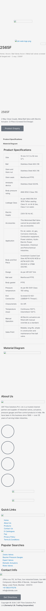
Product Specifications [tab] (12, 139)
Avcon (8, 54)
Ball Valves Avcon (18, 54)
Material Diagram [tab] (10, 144)
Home (2, 54)
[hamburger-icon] (43, 44)
